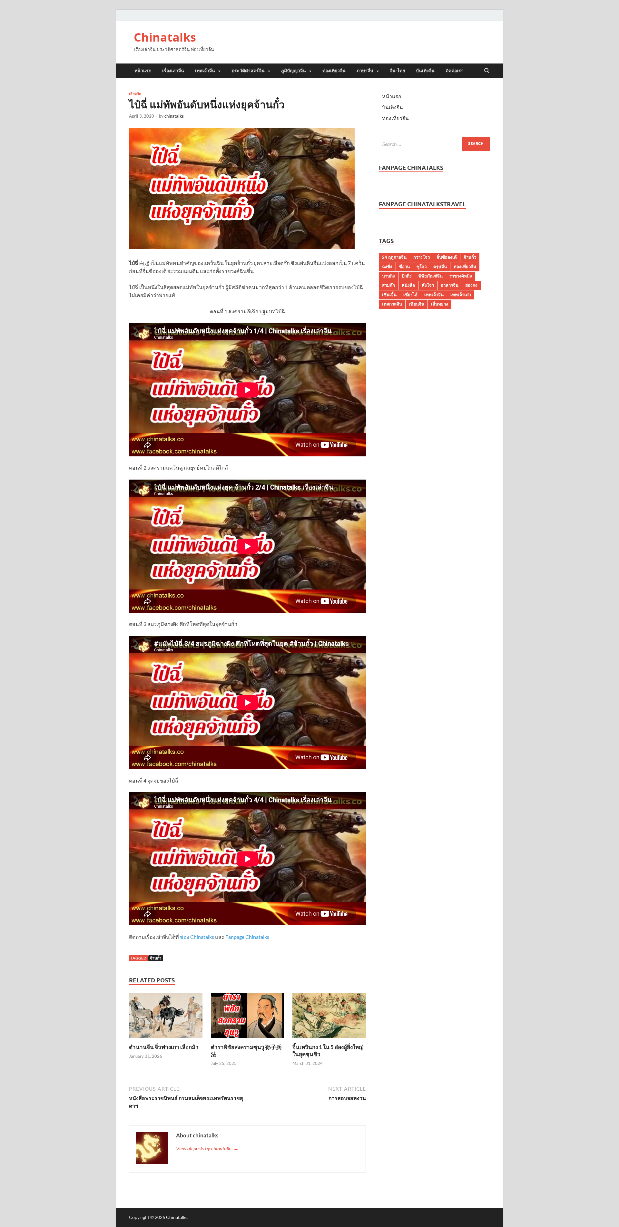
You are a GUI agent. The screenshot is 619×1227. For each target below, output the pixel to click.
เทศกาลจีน (392, 304)
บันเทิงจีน (425, 70)
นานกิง (388, 275)
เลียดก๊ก (135, 94)
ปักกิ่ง (407, 275)
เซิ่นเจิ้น (389, 294)
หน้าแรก (142, 70)
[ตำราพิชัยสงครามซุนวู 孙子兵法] (247, 1017)
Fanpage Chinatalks (247, 937)
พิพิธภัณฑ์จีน (430, 275)
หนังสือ (408, 285)
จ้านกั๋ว (156, 958)
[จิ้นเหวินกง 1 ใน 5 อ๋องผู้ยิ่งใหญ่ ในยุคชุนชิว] (329, 1017)
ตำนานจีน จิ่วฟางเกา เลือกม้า (164, 1047)
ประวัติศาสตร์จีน (248, 70)
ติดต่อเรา (455, 70)
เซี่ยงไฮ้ (410, 294)
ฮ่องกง (471, 285)
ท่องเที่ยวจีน (334, 70)
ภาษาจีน (365, 70)
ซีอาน (404, 266)
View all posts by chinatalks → (207, 1148)
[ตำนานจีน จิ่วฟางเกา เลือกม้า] (165, 1017)
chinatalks (174, 116)
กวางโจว (421, 257)
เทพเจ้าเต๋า (460, 294)
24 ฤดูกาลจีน (394, 257)
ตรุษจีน (440, 266)
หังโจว (428, 285)
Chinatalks (165, 37)
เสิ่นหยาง (439, 304)
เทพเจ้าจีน (205, 70)
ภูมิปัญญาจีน (293, 70)
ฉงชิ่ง (387, 266)
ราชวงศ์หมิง (460, 275)
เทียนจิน (416, 304)
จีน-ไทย (397, 70)
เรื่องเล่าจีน (173, 70)
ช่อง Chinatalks (197, 937)
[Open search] (487, 70)
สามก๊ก (388, 285)
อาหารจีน (449, 285)
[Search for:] (434, 144)
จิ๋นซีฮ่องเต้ (447, 257)
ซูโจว (422, 266)
